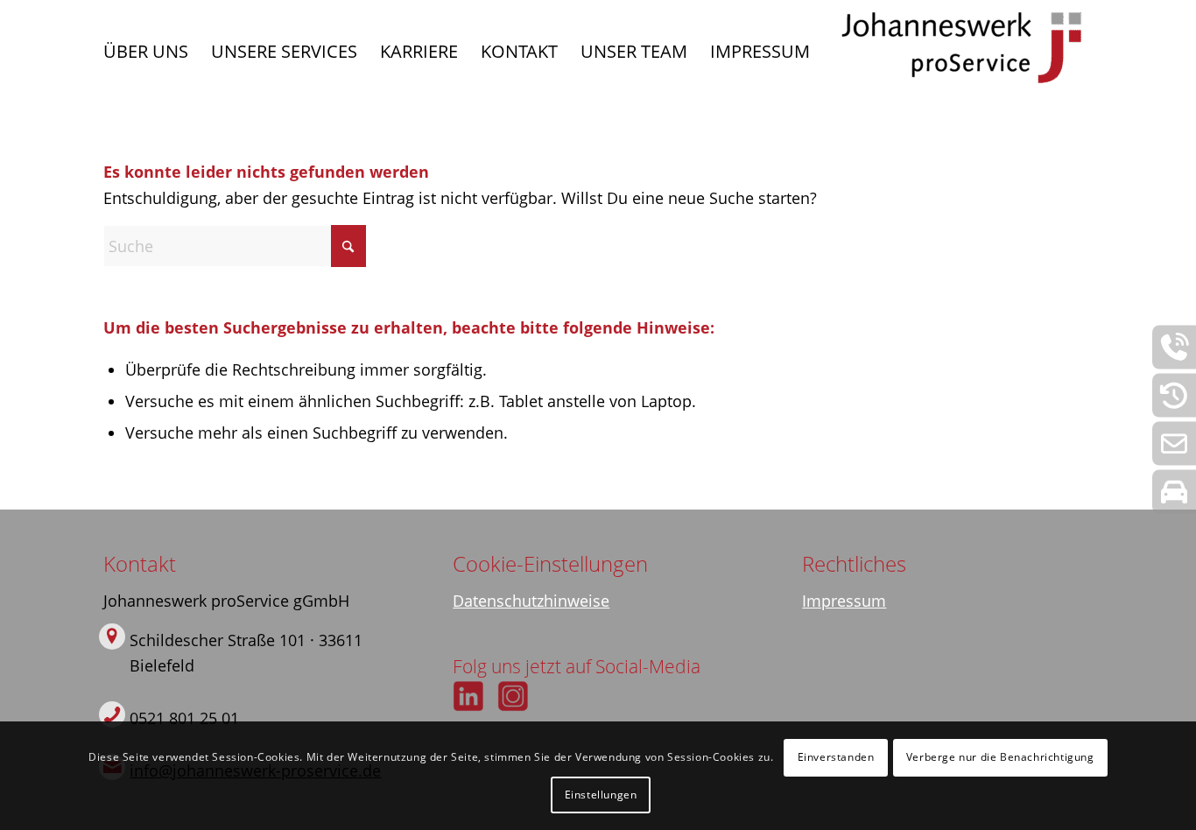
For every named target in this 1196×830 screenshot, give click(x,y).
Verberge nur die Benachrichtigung (1000, 756)
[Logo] (961, 51)
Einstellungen (601, 793)
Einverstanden (836, 756)
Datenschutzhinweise (531, 600)
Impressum (844, 600)
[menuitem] (146, 51)
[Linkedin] (468, 696)
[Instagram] (513, 696)
